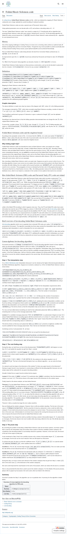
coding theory (7, 20)
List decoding (7, 505)
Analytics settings (59, 530)
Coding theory (8, 503)
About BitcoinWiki (14, 527)
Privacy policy (5, 527)
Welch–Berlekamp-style (11, 263)
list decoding (53, 209)
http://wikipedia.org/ (7, 512)
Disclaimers (22, 527)
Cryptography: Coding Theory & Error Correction (22, 516)
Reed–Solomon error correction (13, 501)
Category (5, 516)
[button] (3, 4)
